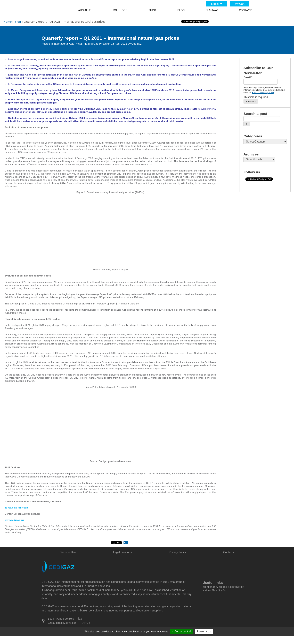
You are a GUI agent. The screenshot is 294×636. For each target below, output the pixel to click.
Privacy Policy (177, 552)
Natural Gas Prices (95, 43)
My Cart (239, 3)
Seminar (212, 10)
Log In (215, 3)
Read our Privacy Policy (263, 92)
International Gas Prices (68, 43)
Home (7, 21)
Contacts (245, 10)
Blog (181, 10)
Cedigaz (136, 43)
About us (84, 10)
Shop (152, 10)
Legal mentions (122, 552)
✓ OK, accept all (181, 631)
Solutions (119, 10)
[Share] (126, 543)
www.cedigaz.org (14, 520)
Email (247, 77)
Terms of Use (68, 552)
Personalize (204, 631)
